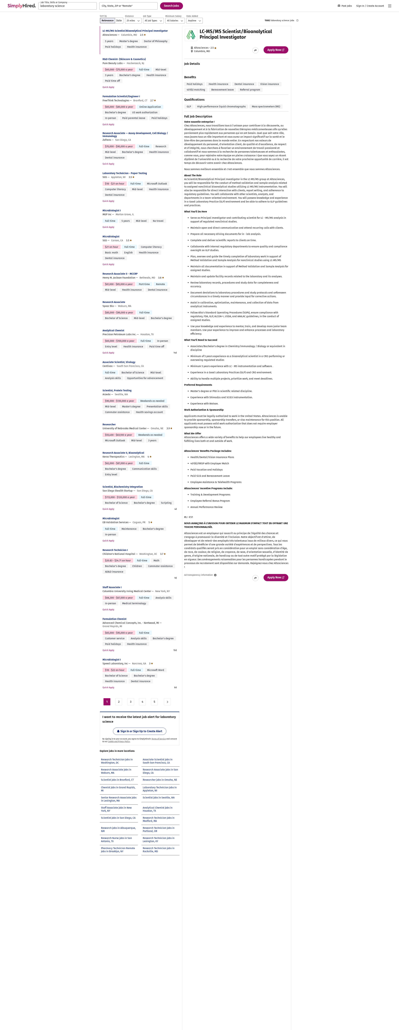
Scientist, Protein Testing (117, 390)
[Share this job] (255, 50)
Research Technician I (115, 550)
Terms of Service (159, 739)
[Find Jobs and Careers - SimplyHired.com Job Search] (21, 6)
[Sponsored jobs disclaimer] (297, 20)
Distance (129, 16)
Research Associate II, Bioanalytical (123, 452)
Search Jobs (171, 5)
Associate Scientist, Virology (119, 362)
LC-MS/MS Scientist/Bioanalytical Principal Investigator (135, 30)
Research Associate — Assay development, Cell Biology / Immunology (135, 135)
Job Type (147, 16)
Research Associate (114, 302)
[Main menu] (390, 6)
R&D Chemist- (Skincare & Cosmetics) (124, 59)
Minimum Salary (173, 16)
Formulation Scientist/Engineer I (121, 96)
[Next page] (167, 701)
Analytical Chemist (113, 330)
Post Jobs (346, 5)
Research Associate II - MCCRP (120, 273)
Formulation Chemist (114, 618)
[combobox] (67, 6)
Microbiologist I (112, 210)
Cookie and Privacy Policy (119, 741)
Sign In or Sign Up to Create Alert (141, 731)
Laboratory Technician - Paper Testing (125, 173)
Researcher (109, 424)
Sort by (103, 16)
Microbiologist (111, 236)
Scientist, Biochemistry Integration (123, 486)
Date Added (192, 16)
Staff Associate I (112, 587)
